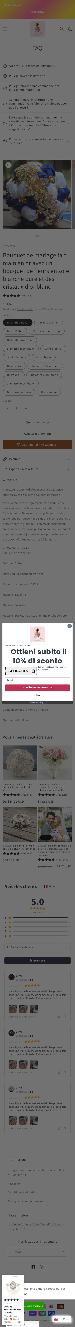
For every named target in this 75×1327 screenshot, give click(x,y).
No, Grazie (37, 695)
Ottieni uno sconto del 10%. (38, 687)
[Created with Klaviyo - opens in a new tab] (37, 702)
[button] (21, 671)
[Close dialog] (70, 626)
